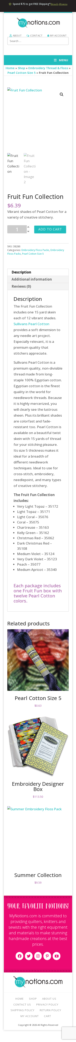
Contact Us (22, 1004)
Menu (63, 60)
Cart (47, 1016)
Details (55, 3)
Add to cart (50, 229)
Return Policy (50, 1010)
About (17, 35)
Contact (36, 35)
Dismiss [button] (63, 3)
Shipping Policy (22, 1010)
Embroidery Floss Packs (35, 250)
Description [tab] (21, 272)
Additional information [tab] (32, 279)
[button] (61, 94)
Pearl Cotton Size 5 (21, 73)
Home (10, 68)
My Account (58, 35)
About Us (49, 998)
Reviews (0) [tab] (21, 286)
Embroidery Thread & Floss (48, 68)
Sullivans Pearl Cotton (31, 324)
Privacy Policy (47, 1004)
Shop (21, 68)
